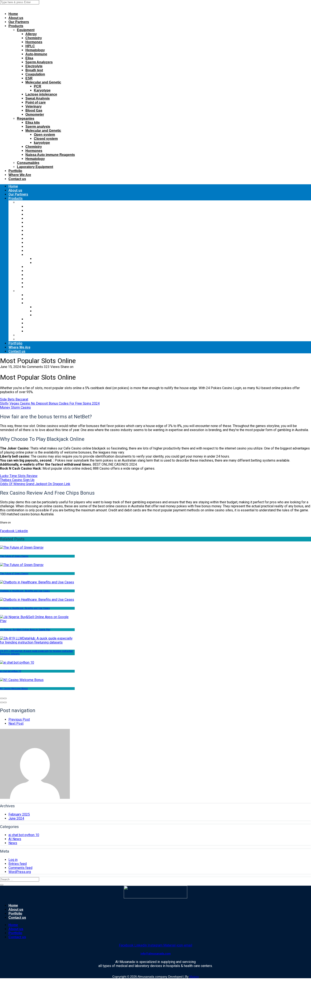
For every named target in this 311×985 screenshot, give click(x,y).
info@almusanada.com (155, 953)
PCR (37, 86)
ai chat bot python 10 (10, 671)
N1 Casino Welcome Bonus (14, 688)
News (12, 843)
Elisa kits (32, 122)
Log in (13, 860)
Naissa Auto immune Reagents (50, 155)
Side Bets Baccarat (14, 399)
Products (15, 26)
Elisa (29, 58)
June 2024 (16, 818)
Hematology (35, 50)
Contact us (17, 179)
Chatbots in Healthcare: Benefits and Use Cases (25, 591)
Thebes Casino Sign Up (17, 480)
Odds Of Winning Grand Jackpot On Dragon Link (35, 484)
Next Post (15, 723)
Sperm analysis (37, 126)
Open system (44, 134)
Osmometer (34, 114)
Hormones (33, 42)
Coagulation (35, 74)
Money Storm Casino (15, 407)
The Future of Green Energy (14, 556)
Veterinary (33, 106)
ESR (29, 78)
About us (15, 18)
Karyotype (42, 90)
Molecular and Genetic (43, 82)
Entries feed (17, 864)
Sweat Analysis (37, 98)
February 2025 (19, 814)
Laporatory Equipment (35, 167)
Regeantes (25, 118)
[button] (1, 702)
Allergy (31, 34)
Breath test (34, 70)
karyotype (42, 142)
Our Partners (18, 22)
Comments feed (20, 868)
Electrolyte (34, 66)
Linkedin (21, 531)
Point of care (35, 102)
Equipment (25, 30)
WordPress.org (19, 872)
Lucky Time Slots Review (18, 476)
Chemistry (33, 38)
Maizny (194, 976)
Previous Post (19, 719)
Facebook (7, 531)
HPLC (30, 46)
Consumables (28, 163)
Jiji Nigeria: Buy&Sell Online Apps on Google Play (25, 629)
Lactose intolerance (41, 94)
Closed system (46, 138)
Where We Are (19, 175)
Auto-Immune (36, 54)
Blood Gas (33, 110)
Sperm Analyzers (39, 62)
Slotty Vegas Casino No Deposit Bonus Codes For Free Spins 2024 (50, 403)
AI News (14, 839)
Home (13, 14)
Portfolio (15, 171)
